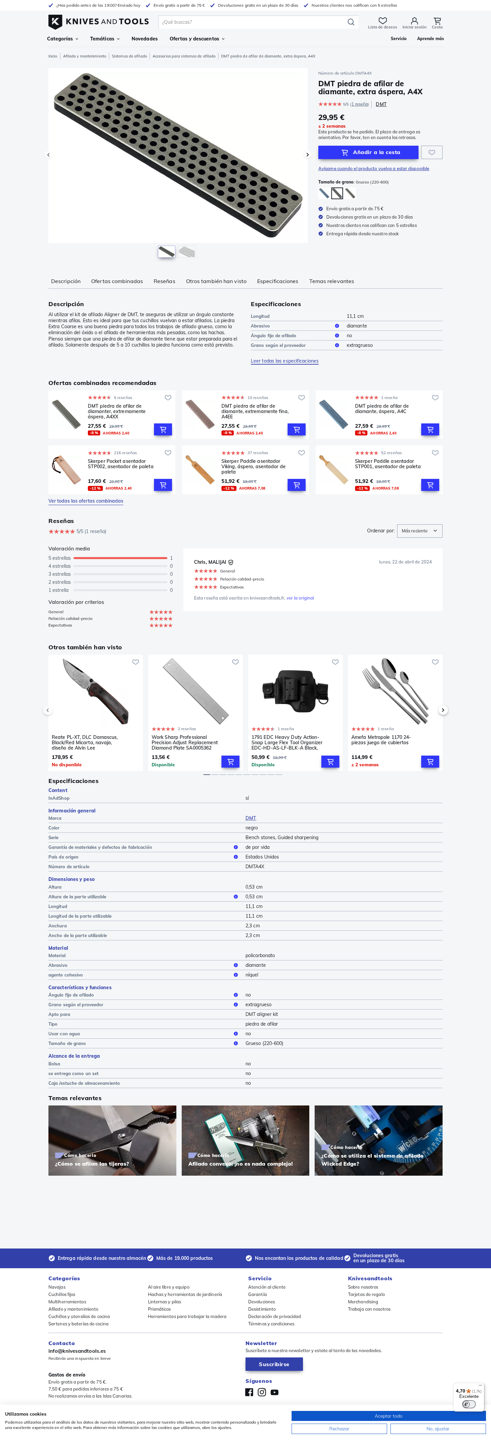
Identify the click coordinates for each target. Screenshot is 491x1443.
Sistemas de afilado (129, 56)
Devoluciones (261, 1301)
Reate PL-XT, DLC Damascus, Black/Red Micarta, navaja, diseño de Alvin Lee (85, 743)
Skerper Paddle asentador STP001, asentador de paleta (388, 464)
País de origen (63, 857)
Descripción (65, 281)
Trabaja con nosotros (369, 1309)
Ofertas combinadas (117, 281)
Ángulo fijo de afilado (273, 335)
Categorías (60, 39)
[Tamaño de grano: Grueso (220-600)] (324, 193)
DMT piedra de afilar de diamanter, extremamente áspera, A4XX (117, 411)
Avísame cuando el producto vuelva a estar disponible (373, 168)
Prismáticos (159, 1309)
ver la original (300, 598)
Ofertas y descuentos (194, 39)
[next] (432, 710)
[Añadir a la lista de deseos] (432, 152)
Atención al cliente (267, 1287)
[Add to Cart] (163, 429)
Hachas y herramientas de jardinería (185, 1294)
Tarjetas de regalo (366, 1294)
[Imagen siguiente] (307, 154)
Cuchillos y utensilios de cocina (79, 1316)
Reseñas (164, 281)
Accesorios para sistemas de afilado (184, 56)
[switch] (469, 1404)
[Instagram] (262, 1392)
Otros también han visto (216, 281)
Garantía (257, 1294)
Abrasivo (260, 326)
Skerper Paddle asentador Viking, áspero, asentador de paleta (253, 466)
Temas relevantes (331, 281)
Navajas (56, 1287)
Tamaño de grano (67, 1043)
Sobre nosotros (363, 1287)
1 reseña (359, 104)
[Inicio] (98, 20)
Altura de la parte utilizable (77, 896)
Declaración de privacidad (274, 1316)
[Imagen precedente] (48, 154)
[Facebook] (249, 1392)
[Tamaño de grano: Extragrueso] (350, 193)
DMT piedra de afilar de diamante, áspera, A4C (382, 408)
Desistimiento (262, 1309)
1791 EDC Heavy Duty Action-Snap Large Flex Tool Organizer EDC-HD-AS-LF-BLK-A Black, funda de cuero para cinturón (287, 743)
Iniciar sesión (414, 26)
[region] (178, 164)
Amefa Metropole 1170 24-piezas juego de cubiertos (381, 740)
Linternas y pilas (164, 1301)
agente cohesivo (65, 974)
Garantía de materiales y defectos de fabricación (100, 847)
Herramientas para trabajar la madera (187, 1316)
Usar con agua (64, 1033)
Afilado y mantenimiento (84, 56)
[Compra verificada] (230, 562)
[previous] (59, 710)
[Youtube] (274, 1392)
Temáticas (102, 39)
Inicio (52, 56)
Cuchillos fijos (61, 1294)
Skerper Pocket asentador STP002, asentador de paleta (121, 464)
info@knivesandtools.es (77, 1351)
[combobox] (420, 531)
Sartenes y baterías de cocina (78, 1323)
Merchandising (363, 1301)
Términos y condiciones (271, 1323)
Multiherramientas (67, 1301)
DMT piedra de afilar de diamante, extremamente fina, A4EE (255, 411)
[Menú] (480, 1387)
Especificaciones (278, 281)
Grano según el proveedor (278, 345)
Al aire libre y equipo (168, 1287)
